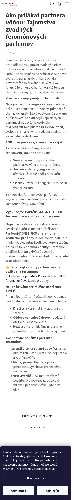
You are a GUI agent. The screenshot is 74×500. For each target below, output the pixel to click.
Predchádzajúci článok (37, 416)
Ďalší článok (37, 427)
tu (53, 469)
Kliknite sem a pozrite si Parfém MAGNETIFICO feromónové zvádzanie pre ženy (37, 278)
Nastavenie (35, 478)
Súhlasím (52, 491)
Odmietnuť (18, 491)
